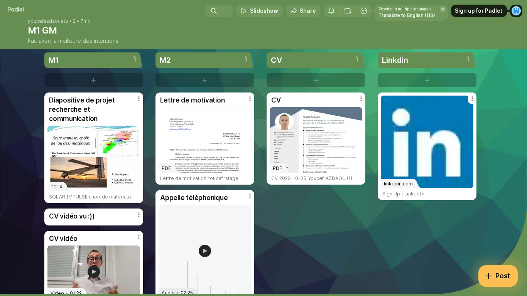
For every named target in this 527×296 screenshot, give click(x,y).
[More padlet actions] (364, 11)
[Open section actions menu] (135, 58)
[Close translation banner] (443, 9)
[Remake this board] (347, 11)
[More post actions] (139, 99)
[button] (205, 251)
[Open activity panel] (331, 11)
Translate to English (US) (406, 15)
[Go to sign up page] (516, 11)
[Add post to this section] (93, 80)
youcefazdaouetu (48, 21)
